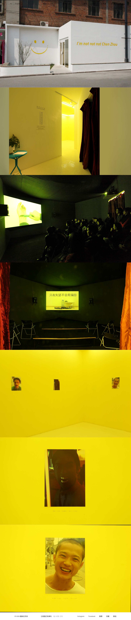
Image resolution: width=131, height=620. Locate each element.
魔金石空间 (67, 3)
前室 (94, 3)
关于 (121, 3)
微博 (100, 616)
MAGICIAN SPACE (51, 3)
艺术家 (103, 3)
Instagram (80, 616)
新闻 (113, 3)
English (17, 4)
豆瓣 (107, 616)
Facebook (91, 616)
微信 (114, 616)
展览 (85, 3)
